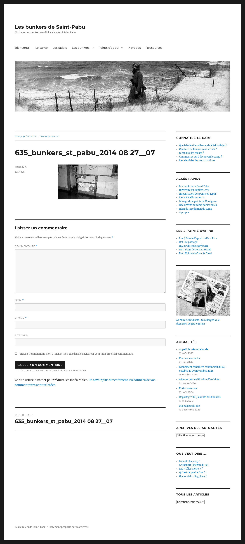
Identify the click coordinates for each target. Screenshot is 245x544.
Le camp (41, 47)
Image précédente (26, 136)
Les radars (60, 47)
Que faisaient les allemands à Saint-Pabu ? (203, 145)
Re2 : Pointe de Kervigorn (193, 245)
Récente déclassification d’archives (199, 379)
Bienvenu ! (22, 47)
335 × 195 (20, 171)
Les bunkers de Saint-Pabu (50, 27)
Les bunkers (80, 47)
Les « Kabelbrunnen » (191, 197)
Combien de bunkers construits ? (198, 149)
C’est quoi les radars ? (191, 152)
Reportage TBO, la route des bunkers (200, 397)
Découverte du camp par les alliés (198, 205)
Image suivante (50, 136)
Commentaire (26, 246)
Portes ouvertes (188, 388)
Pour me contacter (189, 358)
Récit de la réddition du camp (195, 208)
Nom (19, 300)
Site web (21, 335)
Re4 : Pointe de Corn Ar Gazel (195, 253)
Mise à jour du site (189, 405)
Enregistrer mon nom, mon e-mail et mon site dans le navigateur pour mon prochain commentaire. (76, 353)
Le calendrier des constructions (197, 160)
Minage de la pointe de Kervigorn (198, 201)
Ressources (154, 47)
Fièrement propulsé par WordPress (69, 527)
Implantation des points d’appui (197, 193)
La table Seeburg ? (189, 461)
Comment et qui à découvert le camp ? (200, 156)
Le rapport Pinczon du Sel (193, 464)
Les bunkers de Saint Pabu (194, 186)
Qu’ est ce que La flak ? (192, 472)
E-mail (21, 317)
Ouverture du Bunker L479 (194, 190)
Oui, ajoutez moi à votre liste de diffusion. (54, 370)
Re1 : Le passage (188, 242)
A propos (134, 47)
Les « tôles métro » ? (191, 468)
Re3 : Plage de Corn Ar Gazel (195, 249)
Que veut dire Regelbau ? (192, 476)
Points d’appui (108, 47)
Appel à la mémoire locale (193, 349)
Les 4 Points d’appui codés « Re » (198, 238)
